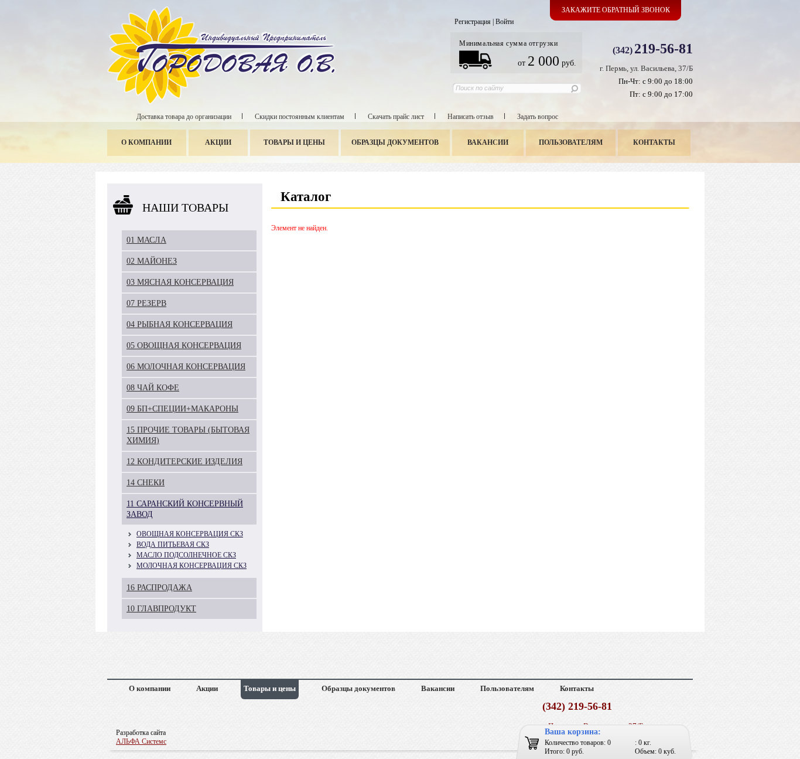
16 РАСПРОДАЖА (159, 587)
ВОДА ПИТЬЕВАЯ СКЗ (172, 544)
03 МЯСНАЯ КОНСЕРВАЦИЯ (180, 282)
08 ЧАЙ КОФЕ (153, 387)
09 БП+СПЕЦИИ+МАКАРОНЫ (182, 408)
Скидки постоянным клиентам (299, 117)
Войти (504, 22)
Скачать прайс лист (396, 117)
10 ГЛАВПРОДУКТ (161, 608)
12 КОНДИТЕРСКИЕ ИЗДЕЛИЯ (184, 461)
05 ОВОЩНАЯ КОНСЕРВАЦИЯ (184, 345)
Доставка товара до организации (183, 117)
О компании (146, 142)
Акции (218, 142)
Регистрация (472, 22)
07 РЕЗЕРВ (146, 303)
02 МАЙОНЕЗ (152, 261)
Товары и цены (294, 142)
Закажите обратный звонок (616, 10)
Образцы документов (395, 142)
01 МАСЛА (146, 240)
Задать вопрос (537, 117)
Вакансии (487, 142)
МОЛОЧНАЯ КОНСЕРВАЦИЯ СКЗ (191, 565)
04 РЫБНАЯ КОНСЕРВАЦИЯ (180, 324)
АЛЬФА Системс (141, 741)
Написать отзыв (470, 117)
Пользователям (571, 142)
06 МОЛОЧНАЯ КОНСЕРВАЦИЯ (186, 366)
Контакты (654, 142)
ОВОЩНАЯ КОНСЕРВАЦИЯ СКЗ (189, 534)
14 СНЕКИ (146, 482)
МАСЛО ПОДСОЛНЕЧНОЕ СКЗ (186, 555)
